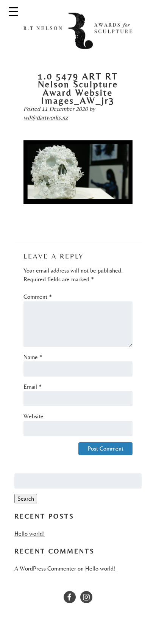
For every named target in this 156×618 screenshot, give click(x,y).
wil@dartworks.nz (45, 117)
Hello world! (29, 533)
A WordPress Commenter (45, 568)
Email (32, 386)
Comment (37, 296)
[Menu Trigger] (13, 11)
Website (33, 416)
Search (25, 498)
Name (32, 357)
